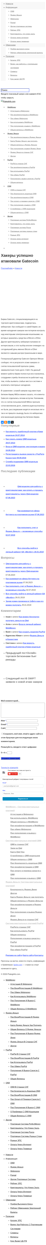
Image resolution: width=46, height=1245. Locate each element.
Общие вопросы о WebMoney (21, 130)
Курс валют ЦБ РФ (17, 79)
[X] (12, 422)
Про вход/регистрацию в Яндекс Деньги (25, 137)
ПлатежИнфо (7, 268)
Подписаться (23, 799)
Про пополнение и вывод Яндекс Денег (25, 148)
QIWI (12, 11)
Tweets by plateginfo (9, 768)
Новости (9, 4)
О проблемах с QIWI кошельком (22, 209)
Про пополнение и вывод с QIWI (23, 205)
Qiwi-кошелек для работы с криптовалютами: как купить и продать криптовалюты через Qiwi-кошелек (24, 567)
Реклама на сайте (14, 955)
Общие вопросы (16, 182)
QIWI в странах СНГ (18, 190)
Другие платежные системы (21, 26)
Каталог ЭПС (15, 60)
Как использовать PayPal (19, 171)
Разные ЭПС (15, 235)
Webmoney (14, 19)
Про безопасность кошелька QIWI (23, 194)
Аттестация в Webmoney (19, 111)
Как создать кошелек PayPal (32, 632)
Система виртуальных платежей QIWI (23, 841)
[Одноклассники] (5, 422)
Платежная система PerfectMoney (23, 220)
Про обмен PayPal (17, 175)
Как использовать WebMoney (21, 122)
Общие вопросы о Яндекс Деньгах (23, 145)
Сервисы (13, 71)
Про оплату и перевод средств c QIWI (25, 201)
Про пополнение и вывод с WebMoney (25, 126)
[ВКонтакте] (2, 422)
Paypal (12, 23)
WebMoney (11, 107)
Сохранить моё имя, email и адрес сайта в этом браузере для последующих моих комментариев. (22, 737)
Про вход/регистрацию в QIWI (21, 197)
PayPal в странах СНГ (18, 164)
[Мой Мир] (9, 422)
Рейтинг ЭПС (15, 30)
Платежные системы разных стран (23, 231)
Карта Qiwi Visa (17, 852)
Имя (3, 721)
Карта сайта (28, 955)
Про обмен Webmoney (19, 118)
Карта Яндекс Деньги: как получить (23, 141)
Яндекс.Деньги (16, 15)
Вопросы (13, 75)
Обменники (11, 45)
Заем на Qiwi (16, 848)
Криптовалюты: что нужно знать (22, 34)
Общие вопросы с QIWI (19, 212)
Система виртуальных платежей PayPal (24, 923)
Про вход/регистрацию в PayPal (22, 167)
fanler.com (18, 965)
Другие (10, 216)
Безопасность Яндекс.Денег (23, 890)
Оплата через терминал (19, 41)
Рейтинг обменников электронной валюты (26, 53)
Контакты (38, 955)
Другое (13, 156)
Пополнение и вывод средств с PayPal (25, 179)
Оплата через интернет (19, 38)
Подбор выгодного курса (19, 49)
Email (4, 724)
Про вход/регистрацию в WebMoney (24, 115)
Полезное (10, 56)
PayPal (10, 160)
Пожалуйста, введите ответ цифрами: (19, 747)
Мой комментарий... (10, 701)
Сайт (3, 728)
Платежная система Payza (20, 227)
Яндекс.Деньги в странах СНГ (21, 152)
